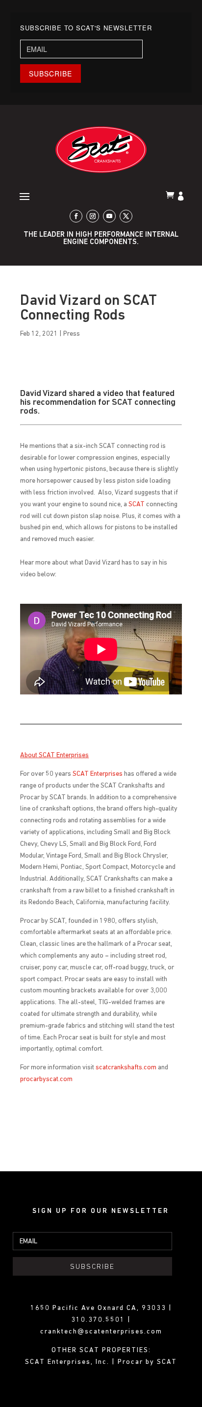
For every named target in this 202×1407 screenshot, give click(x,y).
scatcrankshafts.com (126, 1067)
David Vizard (43, 394)
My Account (182, 197)
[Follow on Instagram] (92, 216)
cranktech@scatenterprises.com (101, 1331)
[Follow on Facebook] (76, 216)
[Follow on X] (126, 216)
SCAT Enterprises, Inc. (68, 1362)
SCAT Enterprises (98, 774)
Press (71, 334)
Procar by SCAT (147, 1362)
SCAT (136, 504)
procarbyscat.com (46, 1079)
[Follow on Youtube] (109, 216)
